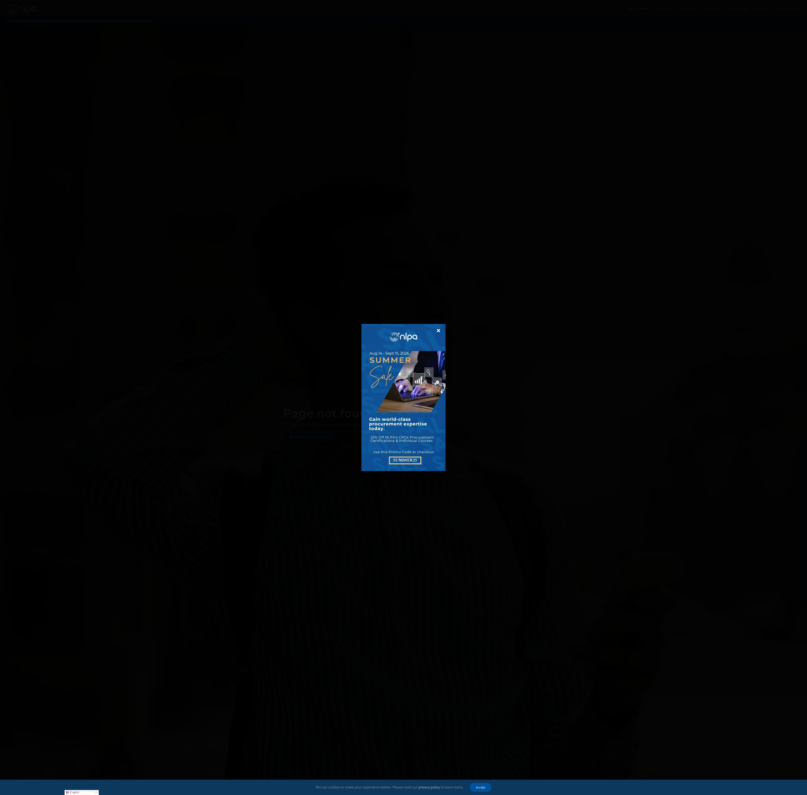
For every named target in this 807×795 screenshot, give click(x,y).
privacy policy (429, 787)
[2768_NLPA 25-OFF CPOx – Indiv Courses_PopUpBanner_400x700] (403, 325)
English (74, 792)
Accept (480, 787)
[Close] (438, 330)
